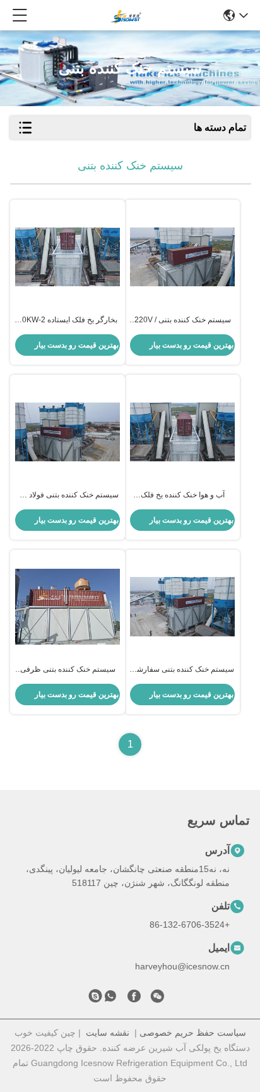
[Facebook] (133, 998)
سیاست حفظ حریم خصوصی (192, 1033)
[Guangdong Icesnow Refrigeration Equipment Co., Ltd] (126, 15)
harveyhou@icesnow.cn (182, 966)
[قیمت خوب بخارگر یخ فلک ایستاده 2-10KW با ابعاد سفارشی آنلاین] (67, 257)
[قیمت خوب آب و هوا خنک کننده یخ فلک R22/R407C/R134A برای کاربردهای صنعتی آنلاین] (182, 432)
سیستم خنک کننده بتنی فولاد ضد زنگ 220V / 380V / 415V (68, 495)
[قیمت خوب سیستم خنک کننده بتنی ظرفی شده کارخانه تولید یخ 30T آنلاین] (67, 606)
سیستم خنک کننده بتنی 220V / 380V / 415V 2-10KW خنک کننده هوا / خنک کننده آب (182, 320)
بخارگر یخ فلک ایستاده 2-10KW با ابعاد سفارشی (67, 320)
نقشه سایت (107, 1033)
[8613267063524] (110, 998)
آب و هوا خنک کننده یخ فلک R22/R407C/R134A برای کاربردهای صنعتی (183, 495)
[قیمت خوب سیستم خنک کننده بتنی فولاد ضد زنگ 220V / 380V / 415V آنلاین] (67, 432)
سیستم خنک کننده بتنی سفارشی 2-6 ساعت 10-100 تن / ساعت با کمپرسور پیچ (182, 670)
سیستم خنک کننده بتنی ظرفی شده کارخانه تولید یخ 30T (67, 670)
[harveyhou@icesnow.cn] (95, 998)
